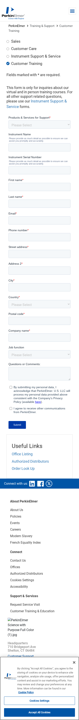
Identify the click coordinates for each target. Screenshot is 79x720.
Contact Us (18, 560)
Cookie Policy (26, 692)
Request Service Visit (25, 605)
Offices (15, 567)
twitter (49, 483)
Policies (15, 516)
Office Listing (22, 454)
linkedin (32, 483)
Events (15, 523)
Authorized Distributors (30, 461)
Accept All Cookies (39, 712)
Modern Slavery (21, 536)
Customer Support (21, 656)
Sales (15, 41)
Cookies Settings (39, 700)
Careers (15, 529)
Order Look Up (23, 468)
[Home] (13, 13)
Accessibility (19, 587)
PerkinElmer (17, 26)
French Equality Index (25, 542)
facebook (40, 484)
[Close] (74, 662)
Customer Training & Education (32, 611)
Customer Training (26, 63)
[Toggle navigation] (72, 11)
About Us (16, 510)
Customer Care (23, 48)
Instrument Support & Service (36, 56)
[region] (39, 688)
